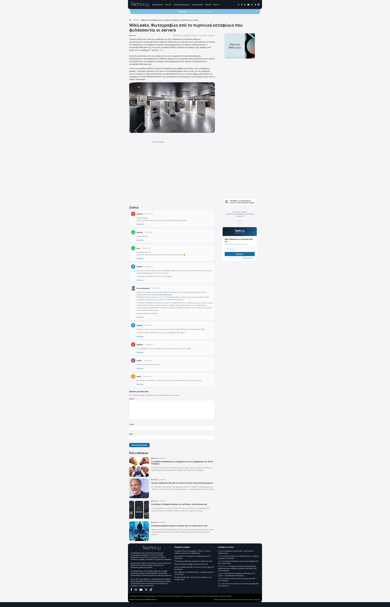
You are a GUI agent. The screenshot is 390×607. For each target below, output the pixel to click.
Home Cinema (197, 5)
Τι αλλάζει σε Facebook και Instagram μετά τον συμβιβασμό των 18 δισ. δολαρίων (182, 462)
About (142, 599)
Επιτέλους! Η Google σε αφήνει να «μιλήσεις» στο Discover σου (179, 504)
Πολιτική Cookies (163, 596)
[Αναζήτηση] (239, 4)
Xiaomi (210, 11)
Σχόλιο (132, 399)
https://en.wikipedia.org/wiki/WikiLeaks (158, 295)
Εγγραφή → (240, 254)
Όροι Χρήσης (133, 596)
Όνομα (131, 424)
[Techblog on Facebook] (241, 4)
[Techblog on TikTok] (255, 4)
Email (131, 434)
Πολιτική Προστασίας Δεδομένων (147, 596)
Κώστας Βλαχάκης (208, 35)
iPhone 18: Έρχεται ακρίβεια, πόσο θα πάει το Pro (191, 564)
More (216, 5)
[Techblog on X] (252, 4)
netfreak (139, 266)
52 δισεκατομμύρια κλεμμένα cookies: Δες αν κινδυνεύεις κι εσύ (179, 525)
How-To (168, 5)
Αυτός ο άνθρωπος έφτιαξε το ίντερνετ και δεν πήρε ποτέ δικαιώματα (182, 483)
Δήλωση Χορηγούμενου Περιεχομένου (181, 596)
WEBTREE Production (151, 599)
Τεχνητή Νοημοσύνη (182, 5)
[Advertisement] (172, 177)
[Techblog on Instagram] (245, 4)
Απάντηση (140, 224)
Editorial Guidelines (226, 596)
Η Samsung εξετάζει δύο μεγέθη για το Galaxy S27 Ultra (193, 561)
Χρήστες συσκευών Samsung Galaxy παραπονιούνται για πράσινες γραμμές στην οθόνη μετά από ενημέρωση (237, 568)
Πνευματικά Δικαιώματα (200, 596)
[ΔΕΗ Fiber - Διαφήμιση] (239, 46)
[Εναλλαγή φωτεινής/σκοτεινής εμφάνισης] (259, 4)
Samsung (201, 11)
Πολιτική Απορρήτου (247, 258)
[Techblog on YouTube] (248, 4)
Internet (208, 5)
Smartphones (157, 5)
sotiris (139, 376)
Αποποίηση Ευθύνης (214, 596)
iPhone (193, 11)
